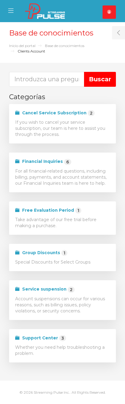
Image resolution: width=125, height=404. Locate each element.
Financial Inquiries (45, 161)
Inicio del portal (22, 45)
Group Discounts (43, 253)
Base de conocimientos (64, 45)
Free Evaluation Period (50, 210)
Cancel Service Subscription (57, 113)
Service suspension (47, 289)
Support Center (42, 338)
